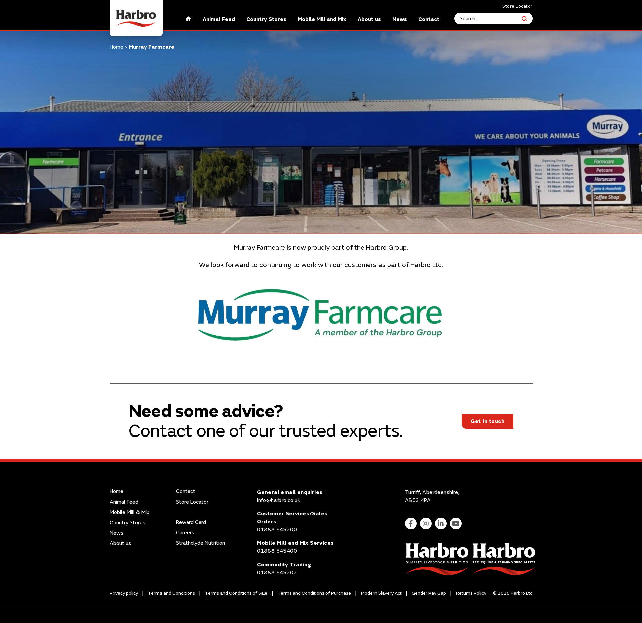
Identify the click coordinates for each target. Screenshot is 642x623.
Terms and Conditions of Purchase (314, 593)
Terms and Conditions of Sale (236, 593)
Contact (428, 19)
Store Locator (517, 6)
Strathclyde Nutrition (200, 543)
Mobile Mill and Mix (322, 19)
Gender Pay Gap (429, 593)
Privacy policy (124, 593)
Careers (185, 533)
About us (369, 19)
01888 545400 (277, 551)
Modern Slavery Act (381, 593)
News (399, 19)
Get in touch (487, 421)
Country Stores (266, 19)
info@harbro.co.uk (278, 500)
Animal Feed (219, 19)
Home (116, 47)
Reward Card (191, 522)
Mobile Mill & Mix (129, 512)
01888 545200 (277, 529)
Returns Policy (471, 593)
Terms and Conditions (171, 593)
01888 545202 (277, 572)
